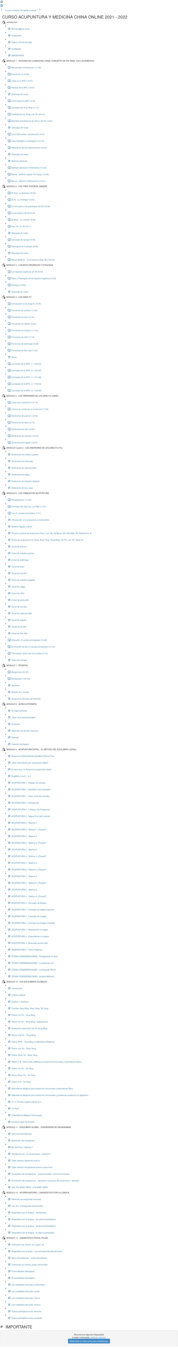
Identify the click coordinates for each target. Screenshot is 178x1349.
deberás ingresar (98, 1337)
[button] (1, 2)
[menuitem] (1, 6)
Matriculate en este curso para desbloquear (89, 1341)
